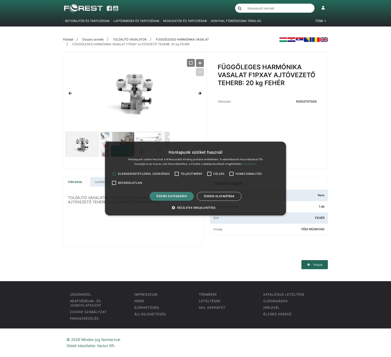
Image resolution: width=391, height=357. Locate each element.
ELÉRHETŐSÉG (146, 307)
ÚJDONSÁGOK (275, 301)
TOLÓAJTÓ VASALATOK (130, 39)
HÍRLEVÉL (271, 307)
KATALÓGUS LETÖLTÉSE (284, 294)
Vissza (317, 264)
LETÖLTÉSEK (210, 301)
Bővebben (249, 164)
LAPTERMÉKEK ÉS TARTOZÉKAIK (136, 21)
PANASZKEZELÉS (84, 318)
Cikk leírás (75, 182)
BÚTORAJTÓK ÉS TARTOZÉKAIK (87, 21)
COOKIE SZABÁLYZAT (88, 312)
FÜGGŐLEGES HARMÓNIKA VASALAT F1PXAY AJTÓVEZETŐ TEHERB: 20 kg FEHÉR (130, 44)
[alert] (195, 178)
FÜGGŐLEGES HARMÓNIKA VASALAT (182, 39)
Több (319, 21)
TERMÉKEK (208, 294)
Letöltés (100, 182)
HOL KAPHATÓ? (212, 307)
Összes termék (93, 39)
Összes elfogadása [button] (171, 196)
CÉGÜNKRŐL (80, 294)
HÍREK (139, 301)
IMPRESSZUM (145, 294)
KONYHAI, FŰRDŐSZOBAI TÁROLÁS (236, 21)
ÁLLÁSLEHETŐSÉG (150, 314)
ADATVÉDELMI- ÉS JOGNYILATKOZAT (85, 303)
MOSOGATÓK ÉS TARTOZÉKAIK (185, 21)
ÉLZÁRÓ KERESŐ (277, 314)
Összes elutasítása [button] (219, 196)
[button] (195, 207)
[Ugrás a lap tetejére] (377, 329)
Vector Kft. (106, 346)
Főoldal (68, 39)
